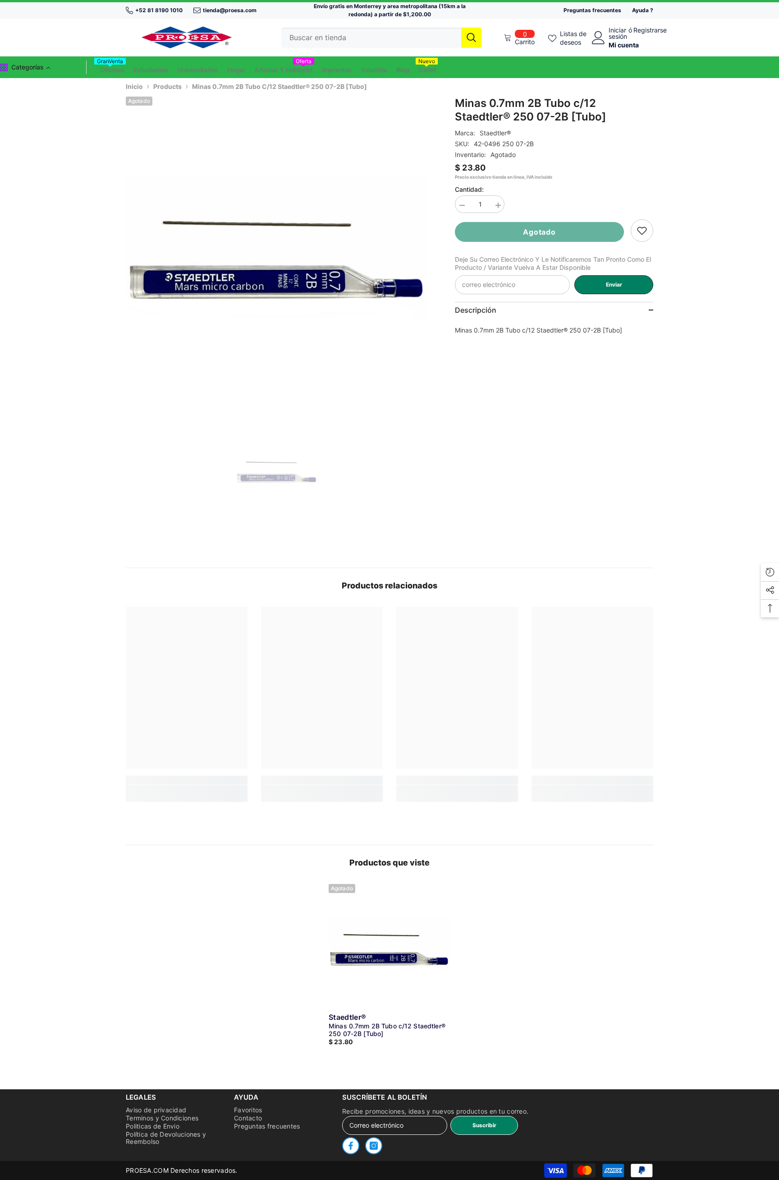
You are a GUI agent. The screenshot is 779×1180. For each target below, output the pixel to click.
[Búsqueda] (381, 38)
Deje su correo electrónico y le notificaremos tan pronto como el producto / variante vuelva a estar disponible (553, 263)
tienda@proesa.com (230, 10)
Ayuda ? (642, 10)
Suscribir (484, 1125)
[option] (277, 248)
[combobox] (371, 38)
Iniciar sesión (618, 33)
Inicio (134, 86)
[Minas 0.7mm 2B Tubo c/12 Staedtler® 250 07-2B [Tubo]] (389, 945)
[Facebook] (350, 1145)
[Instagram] (373, 1145)
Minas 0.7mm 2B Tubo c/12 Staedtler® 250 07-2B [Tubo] (387, 1029)
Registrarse (650, 30)
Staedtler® (495, 133)
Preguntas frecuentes (592, 10)
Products (167, 86)
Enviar (614, 284)
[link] (642, 230)
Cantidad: (469, 189)
